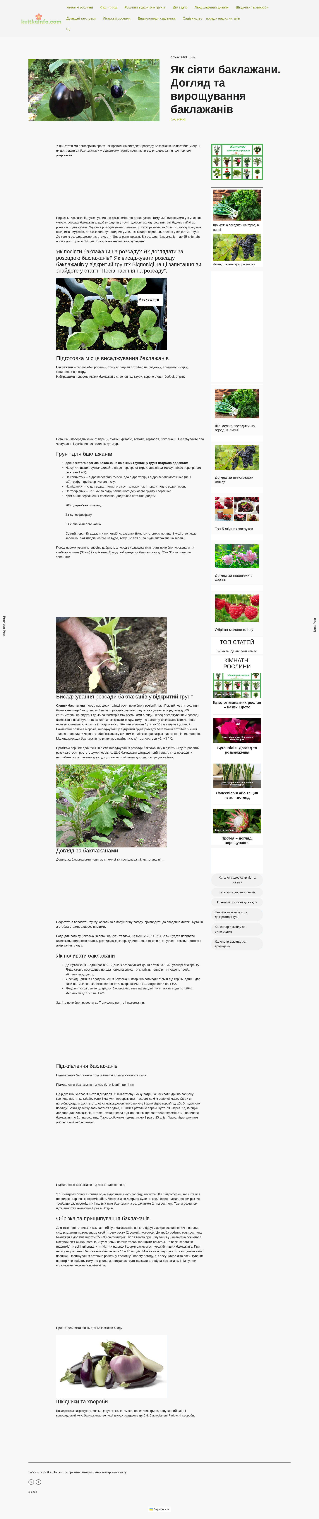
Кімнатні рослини (79, 7)
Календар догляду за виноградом (230, 929)
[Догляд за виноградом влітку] (237, 248)
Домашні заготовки (81, 18)
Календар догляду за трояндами (230, 944)
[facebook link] (38, 1482)
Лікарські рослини (117, 18)
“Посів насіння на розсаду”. (133, 271)
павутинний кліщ (171, 1411)
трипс (154, 1411)
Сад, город (108, 7)
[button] (68, 29)
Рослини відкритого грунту (145, 7)
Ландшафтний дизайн (212, 7)
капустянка (110, 1411)
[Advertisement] (130, 188)
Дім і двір (180, 7)
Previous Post (4, 626)
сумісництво (84, 443)
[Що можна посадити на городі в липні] (237, 206)
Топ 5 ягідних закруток (234, 529)
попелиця (140, 1411)
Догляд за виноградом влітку (234, 264)
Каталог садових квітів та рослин (237, 880)
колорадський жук (69, 1415)
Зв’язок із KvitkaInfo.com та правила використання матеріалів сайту (77, 1472)
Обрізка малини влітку (234, 630)
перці (90, 705)
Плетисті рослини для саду (237, 902)
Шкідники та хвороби (252, 7)
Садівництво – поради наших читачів (211, 18)
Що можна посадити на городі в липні (235, 428)
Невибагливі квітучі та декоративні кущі (231, 915)
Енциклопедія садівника (156, 18)
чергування (64, 443)
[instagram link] (31, 1482)
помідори (102, 705)
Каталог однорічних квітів (237, 892)
